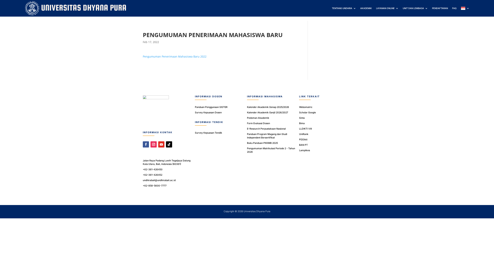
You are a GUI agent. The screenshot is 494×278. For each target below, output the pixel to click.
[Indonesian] (465, 8)
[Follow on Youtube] (161, 144)
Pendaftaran (440, 8)
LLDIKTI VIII (305, 128)
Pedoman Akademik (258, 117)
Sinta (302, 117)
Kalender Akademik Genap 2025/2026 (268, 107)
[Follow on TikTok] (169, 144)
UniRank (303, 134)
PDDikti (303, 139)
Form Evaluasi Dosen (258, 123)
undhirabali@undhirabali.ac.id (159, 180)
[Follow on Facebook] (146, 144)
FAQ (454, 8)
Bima (302, 123)
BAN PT (303, 144)
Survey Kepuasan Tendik (208, 132)
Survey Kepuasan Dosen (208, 112)
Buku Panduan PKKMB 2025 (262, 143)
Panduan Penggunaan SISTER (211, 107)
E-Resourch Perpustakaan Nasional (266, 128)
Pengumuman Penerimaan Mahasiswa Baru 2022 (174, 56)
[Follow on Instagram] (154, 144)
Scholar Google (307, 112)
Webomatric (305, 107)
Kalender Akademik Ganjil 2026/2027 (267, 112)
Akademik (366, 8)
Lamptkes (304, 150)
